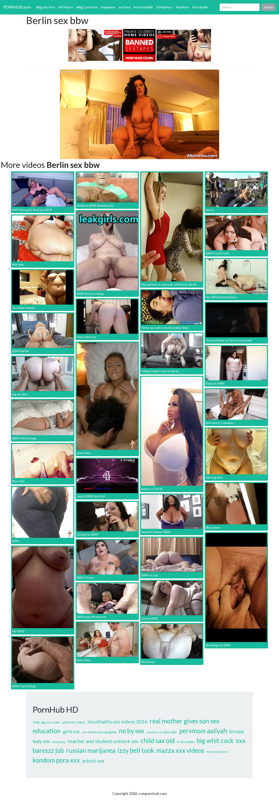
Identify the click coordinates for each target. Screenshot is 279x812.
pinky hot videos (73, 722)
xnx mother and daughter (99, 732)
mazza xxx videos (180, 750)
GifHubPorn (164, 7)
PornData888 (143, 7)
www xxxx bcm (217, 751)
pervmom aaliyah (203, 731)
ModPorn (182, 7)
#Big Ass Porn (45, 7)
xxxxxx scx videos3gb (161, 732)
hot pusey (59, 742)
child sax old (158, 740)
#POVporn (66, 7)
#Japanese (108, 7)
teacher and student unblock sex (103, 741)
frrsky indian (185, 742)
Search (268, 7)
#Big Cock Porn (87, 7)
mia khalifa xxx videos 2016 (117, 721)
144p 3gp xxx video (46, 722)
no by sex (131, 731)
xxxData (124, 7)
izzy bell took (136, 750)
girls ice (71, 731)
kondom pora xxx (56, 760)
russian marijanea (90, 750)
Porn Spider (200, 7)
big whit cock (215, 740)
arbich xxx (93, 761)
